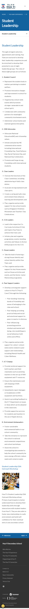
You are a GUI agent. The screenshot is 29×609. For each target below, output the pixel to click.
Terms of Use (6, 581)
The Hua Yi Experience (10, 552)
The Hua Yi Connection (10, 562)
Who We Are (7, 549)
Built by (4, 598)
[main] (14, 274)
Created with (5, 594)
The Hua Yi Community (10, 556)
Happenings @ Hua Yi (9, 559)
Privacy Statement (8, 578)
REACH (5, 571)
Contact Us (6, 568)
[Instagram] (4, 586)
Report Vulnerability (8, 575)
